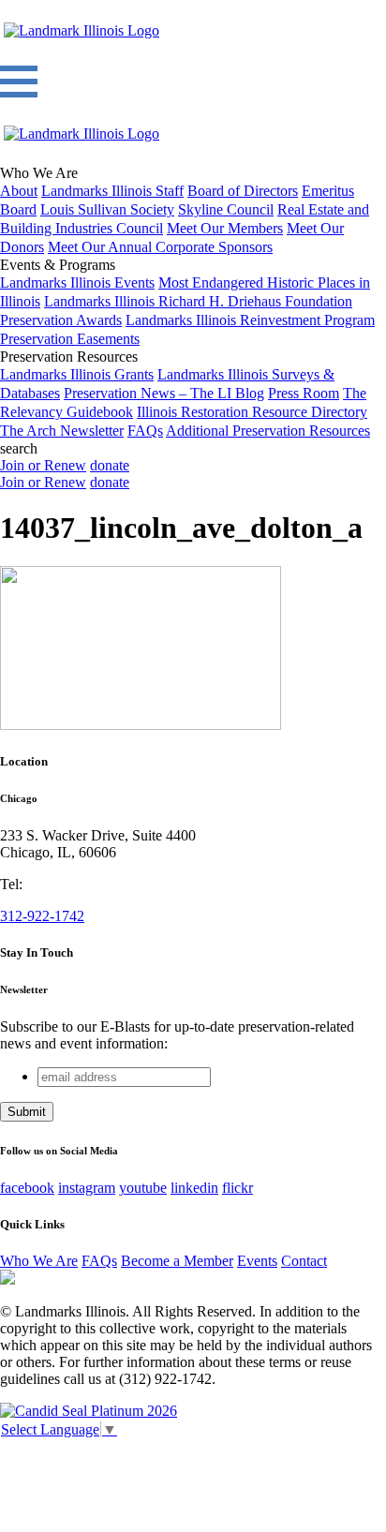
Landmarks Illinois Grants (77, 374)
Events (257, 1261)
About (18, 191)
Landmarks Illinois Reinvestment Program (250, 320)
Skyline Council (226, 209)
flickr (237, 1188)
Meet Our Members (225, 228)
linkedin (194, 1188)
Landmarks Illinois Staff (112, 191)
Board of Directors (242, 191)
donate (109, 465)
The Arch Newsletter (62, 431)
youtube (143, 1188)
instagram (86, 1188)
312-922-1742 (42, 916)
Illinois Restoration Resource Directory (252, 412)
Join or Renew (43, 465)
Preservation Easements (70, 339)
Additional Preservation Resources (268, 431)
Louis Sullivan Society (107, 209)
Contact (304, 1261)
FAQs (145, 431)
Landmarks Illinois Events (77, 282)
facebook (27, 1188)
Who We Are (39, 1261)
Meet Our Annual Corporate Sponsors (160, 247)
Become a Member (177, 1261)
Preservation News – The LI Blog (164, 393)
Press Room (303, 393)
